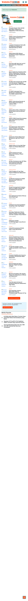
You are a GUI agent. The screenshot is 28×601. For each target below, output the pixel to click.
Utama (3, 5)
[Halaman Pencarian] (26, 2)
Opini (22, 5)
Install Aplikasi (17, 21)
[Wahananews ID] (11, 2)
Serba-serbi (8, 5)
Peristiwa (14, 5)
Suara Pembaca (7, 307)
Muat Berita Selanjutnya (14, 298)
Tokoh (18, 5)
